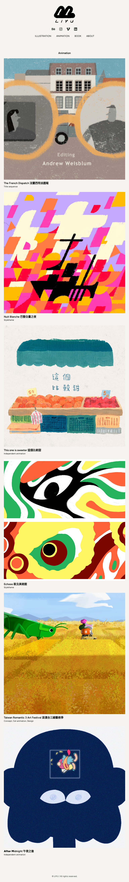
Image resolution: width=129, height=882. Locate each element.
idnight (13, 851)
